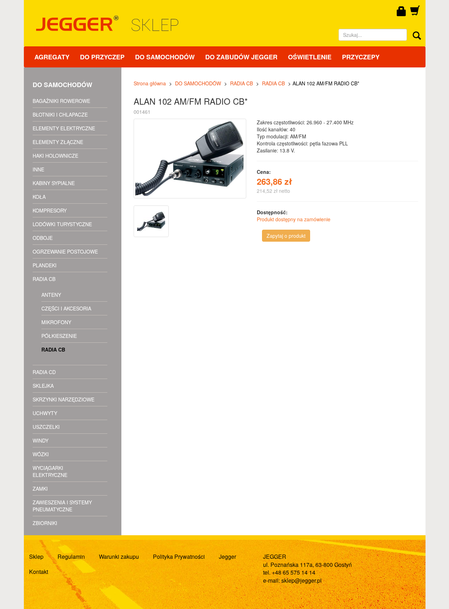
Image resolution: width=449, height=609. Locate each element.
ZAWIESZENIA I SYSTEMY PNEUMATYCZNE (62, 506)
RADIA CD (44, 371)
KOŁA (39, 196)
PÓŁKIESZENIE (59, 335)
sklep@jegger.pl (301, 580)
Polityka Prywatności (179, 556)
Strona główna (150, 83)
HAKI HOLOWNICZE (55, 155)
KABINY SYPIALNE (54, 182)
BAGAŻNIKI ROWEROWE (61, 100)
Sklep (36, 556)
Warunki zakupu (119, 556)
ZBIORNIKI (45, 522)
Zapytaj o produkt (286, 235)
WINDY (40, 440)
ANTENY (51, 294)
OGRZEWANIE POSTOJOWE (65, 251)
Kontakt (38, 572)
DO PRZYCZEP (102, 56)
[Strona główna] (168, 23)
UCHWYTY (45, 413)
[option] (152, 221)
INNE (38, 169)
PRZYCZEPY (361, 56)
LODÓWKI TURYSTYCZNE (62, 224)
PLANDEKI (44, 265)
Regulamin (71, 556)
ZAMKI (40, 488)
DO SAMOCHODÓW (165, 56)
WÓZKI (41, 454)
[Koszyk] (415, 13)
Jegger (227, 556)
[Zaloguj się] (402, 12)
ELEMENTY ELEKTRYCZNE (64, 128)
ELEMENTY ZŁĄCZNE (58, 141)
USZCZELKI (46, 426)
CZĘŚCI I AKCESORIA (66, 308)
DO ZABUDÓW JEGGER (241, 56)
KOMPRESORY (50, 210)
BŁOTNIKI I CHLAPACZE (60, 114)
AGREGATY (51, 56)
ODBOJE (43, 237)
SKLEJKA (43, 385)
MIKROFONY (56, 322)
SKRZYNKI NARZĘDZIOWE (63, 399)
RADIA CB (44, 278)
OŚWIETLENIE (309, 56)
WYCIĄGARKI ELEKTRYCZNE (50, 471)
